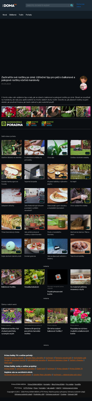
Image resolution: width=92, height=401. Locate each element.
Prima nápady (62, 368)
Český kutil (41, 368)
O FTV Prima (27, 388)
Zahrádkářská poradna (36, 360)
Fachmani (49, 358)
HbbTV (58, 388)
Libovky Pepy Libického (34, 358)
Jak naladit (51, 388)
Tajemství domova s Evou (57, 360)
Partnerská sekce (80, 5)
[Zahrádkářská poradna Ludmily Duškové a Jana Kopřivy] (12, 123)
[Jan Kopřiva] (83, 86)
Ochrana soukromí (52, 394)
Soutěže (78, 384)
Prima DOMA (9, 368)
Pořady (29, 15)
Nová (5, 15)
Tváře (21, 15)
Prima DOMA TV (76, 368)
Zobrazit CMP (73, 394)
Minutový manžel (19, 360)
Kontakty (47, 384)
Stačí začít (8, 362)
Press (36, 388)
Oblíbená (12, 15)
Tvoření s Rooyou (76, 360)
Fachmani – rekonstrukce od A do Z (67, 374)
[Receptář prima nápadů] (32, 123)
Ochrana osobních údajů (23, 394)
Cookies (63, 394)
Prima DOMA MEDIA (35, 384)
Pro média (69, 384)
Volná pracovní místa (70, 388)
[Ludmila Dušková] (83, 79)
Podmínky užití (39, 394)
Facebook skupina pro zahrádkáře (17, 374)
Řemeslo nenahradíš (63, 358)
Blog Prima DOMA (58, 384)
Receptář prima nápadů (13, 358)
